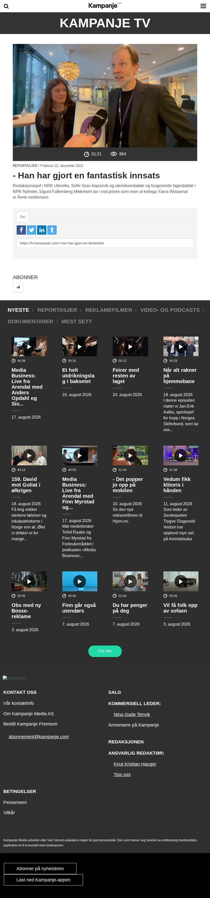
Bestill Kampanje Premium (30, 724)
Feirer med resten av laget (126, 375)
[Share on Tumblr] (52, 230)
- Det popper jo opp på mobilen (128, 484)
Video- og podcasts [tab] (170, 310)
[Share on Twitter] (31, 230)
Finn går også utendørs (79, 608)
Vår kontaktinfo (18, 703)
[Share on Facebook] (21, 230)
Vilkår (9, 812)
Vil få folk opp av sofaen (180, 608)
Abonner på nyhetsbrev (40, 868)
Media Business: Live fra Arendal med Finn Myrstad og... (78, 493)
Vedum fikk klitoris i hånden (177, 484)
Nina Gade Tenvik (132, 714)
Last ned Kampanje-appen (43, 879)
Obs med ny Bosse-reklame (26, 610)
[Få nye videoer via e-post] (18, 287)
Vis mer (105, 651)
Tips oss (122, 774)
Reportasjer (25, 166)
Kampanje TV (105, 23)
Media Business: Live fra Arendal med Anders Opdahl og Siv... (27, 387)
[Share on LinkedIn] (41, 230)
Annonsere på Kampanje (133, 725)
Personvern (15, 802)
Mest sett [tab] (76, 321)
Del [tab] (22, 217)
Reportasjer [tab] (57, 310)
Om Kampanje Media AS (28, 713)
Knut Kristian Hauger (135, 764)
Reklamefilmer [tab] (108, 310)
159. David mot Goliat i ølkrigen (26, 484)
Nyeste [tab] (18, 310)
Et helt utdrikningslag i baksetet (78, 375)
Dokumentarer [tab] (30, 321)
